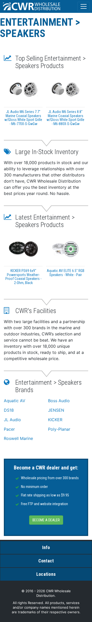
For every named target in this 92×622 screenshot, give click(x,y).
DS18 (9, 410)
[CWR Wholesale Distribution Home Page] (32, 6)
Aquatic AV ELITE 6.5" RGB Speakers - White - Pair (65, 273)
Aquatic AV (14, 400)
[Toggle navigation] (83, 6)
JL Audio (12, 419)
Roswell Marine (18, 438)
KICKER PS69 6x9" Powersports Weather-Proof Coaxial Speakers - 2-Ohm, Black (23, 277)
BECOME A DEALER (46, 520)
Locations (46, 574)
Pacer (9, 429)
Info (46, 547)
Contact (46, 560)
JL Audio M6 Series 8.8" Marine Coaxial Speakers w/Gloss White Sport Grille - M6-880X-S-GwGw (65, 118)
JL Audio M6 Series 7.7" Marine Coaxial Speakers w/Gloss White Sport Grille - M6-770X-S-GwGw (23, 118)
